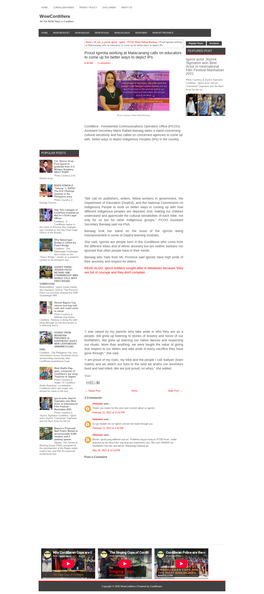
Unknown (97, 403)
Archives (214, 43)
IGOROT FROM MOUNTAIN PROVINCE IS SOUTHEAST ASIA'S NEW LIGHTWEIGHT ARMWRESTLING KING (58, 341)
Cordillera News (63, 7)
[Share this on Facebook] (92, 376)
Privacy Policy (88, 7)
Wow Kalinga (122, 33)
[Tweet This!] (94, 376)
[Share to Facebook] (98, 382)
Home (44, 7)
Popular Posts (196, 43)
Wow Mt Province (162, 33)
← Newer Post (93, 390)
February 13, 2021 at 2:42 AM (107, 428)
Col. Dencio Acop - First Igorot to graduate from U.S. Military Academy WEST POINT (64, 167)
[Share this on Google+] (96, 376)
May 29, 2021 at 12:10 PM (106, 450)
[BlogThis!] (91, 382)
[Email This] (88, 382)
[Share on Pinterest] (97, 376)
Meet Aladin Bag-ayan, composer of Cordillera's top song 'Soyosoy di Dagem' (66, 372)
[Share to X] (94, 382)
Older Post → (175, 390)
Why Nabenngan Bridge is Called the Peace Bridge (65, 242)
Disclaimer (109, 7)
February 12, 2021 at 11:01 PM (108, 412)
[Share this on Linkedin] (99, 376)
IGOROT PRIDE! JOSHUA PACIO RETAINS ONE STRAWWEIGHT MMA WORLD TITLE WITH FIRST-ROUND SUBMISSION (59, 275)
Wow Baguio (82, 33)
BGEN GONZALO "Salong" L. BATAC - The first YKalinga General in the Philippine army (65, 191)
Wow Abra (141, 33)
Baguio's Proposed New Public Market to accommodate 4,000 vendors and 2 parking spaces (66, 434)
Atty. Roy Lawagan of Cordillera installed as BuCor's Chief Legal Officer (66, 214)
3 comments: (104, 63)
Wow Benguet (61, 33)
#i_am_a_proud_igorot (105, 42)
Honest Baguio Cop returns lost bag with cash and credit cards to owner (66, 306)
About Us (126, 7)
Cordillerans (156, 586)
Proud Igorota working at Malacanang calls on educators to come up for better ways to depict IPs (133, 55)
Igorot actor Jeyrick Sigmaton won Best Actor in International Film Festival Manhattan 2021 (66, 404)
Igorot (122, 42)
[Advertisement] (133, 169)
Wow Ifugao (102, 33)
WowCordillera (55, 16)
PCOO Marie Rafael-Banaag (142, 42)
